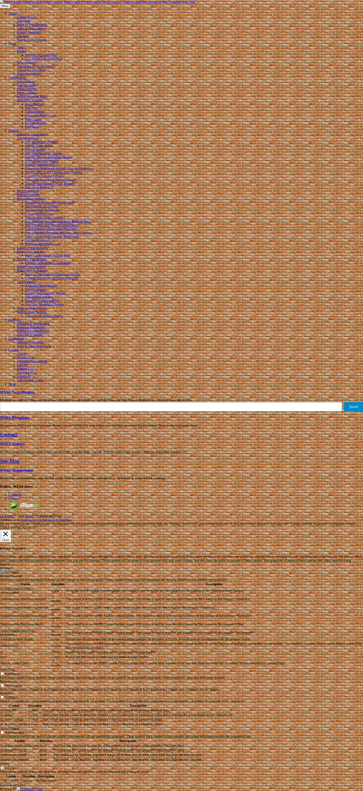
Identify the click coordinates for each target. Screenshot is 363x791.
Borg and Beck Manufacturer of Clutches (52, 274)
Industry (13, 130)
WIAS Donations (14, 417)
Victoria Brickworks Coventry (45, 217)
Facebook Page (27, 372)
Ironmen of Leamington (41, 55)
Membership (25, 357)
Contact (13, 350)
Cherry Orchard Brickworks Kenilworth (52, 236)
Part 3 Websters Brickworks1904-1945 (51, 229)
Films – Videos (27, 93)
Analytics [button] (6, 693)
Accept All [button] (29, 527)
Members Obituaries (30, 100)
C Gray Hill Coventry (39, 214)
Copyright (23, 21)
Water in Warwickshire (32, 308)
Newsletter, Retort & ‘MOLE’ (37, 66)
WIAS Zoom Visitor (30, 380)
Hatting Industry (36, 289)
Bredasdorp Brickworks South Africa (50, 202)
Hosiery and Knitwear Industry (45, 293)
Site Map (23, 36)
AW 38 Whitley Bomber (41, 142)
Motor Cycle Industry (31, 266)
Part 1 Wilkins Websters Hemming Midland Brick (58, 221)
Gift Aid (22, 365)
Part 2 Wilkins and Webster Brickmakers (52, 225)
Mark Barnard (34, 104)
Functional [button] (7, 669)
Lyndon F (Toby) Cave (40, 115)
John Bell (31, 108)
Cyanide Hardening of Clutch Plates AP (51, 278)
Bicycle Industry (28, 191)
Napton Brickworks (38, 240)
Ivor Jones (32, 127)
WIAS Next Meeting (17, 392)
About (12, 13)
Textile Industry (27, 282)
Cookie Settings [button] (10, 527)
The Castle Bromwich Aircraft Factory (50, 180)
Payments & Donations (32, 361)
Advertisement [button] (9, 728)
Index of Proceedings (31, 28)
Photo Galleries (27, 89)
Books (21, 51)
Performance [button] (8, 681)
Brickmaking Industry (31, 198)
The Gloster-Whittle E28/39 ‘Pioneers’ (50, 183)
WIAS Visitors (12, 444)
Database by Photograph (33, 331)
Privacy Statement (29, 32)
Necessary (12, 572)
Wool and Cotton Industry (42, 301)
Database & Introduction (33, 323)
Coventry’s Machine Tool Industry (48, 263)
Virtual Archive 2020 (31, 70)
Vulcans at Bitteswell (39, 187)
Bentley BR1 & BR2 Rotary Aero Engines (53, 172)
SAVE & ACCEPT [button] (13, 785)
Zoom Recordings (29, 74)
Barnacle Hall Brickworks (42, 210)
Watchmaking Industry (32, 312)
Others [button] (4, 764)
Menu (12, 384)
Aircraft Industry (28, 138)
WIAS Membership (16, 470)
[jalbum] (24, 509)
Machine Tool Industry (32, 259)
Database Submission (31, 327)
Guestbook (24, 376)
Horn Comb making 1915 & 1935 (47, 255)
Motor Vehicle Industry (32, 270)
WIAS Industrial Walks (32, 96)
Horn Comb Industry (31, 251)
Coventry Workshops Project (44, 304)
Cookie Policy (26, 17)
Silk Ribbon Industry (39, 297)
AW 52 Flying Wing (38, 145)
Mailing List (25, 369)
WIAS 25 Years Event (31, 40)
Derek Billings (35, 111)
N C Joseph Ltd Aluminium (43, 59)
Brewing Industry (28, 195)
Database (14, 319)
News (12, 43)
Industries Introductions (32, 134)
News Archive (26, 62)
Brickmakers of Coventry (42, 206)
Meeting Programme (30, 342)
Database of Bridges (30, 335)
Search (353, 406)
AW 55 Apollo (35, 149)
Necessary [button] (7, 568)
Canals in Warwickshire (32, 248)
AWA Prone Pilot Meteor (41, 161)
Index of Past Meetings (32, 24)
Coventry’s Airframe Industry (44, 176)
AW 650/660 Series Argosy (43, 153)
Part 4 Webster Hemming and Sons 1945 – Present (58, 232)
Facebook (14, 494)
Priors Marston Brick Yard (42, 244)
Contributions (17, 77)
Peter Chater (33, 119)
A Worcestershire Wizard (41, 164)
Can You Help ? (27, 85)
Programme (16, 338)
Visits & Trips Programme (34, 346)
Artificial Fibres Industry (41, 285)
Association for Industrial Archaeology (46, 520)
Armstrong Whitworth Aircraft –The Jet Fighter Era (59, 168)
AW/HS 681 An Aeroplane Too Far (48, 157)
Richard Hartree (35, 123)
